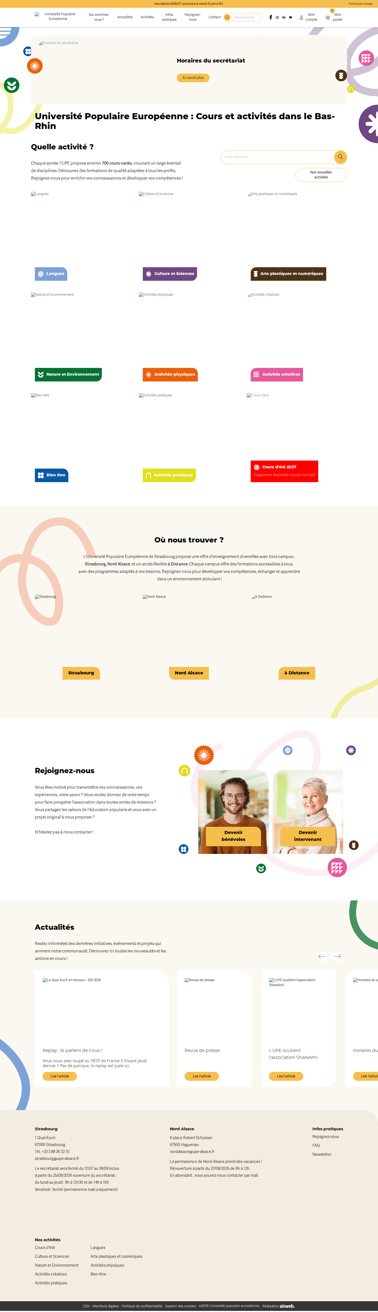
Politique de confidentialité (142, 1306)
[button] (322, 956)
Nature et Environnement (57, 1265)
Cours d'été (45, 1247)
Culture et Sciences (52, 1256)
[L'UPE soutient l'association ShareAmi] (298, 1009)
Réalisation (271, 1306)
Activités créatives (51, 1274)
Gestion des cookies (180, 1306)
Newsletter (322, 1154)
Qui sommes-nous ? (99, 17)
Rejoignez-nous (193, 17)
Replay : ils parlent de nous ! (72, 1051)
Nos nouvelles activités (321, 175)
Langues (97, 1247)
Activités (147, 17)
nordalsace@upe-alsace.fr (192, 1151)
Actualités (125, 17)
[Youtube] (290, 17)
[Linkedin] (284, 17)
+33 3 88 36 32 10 (55, 1151)
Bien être (98, 1274)
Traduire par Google (360, 4)
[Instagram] (277, 17)
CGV (86, 1306)
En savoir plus (193, 78)
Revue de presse (202, 1051)
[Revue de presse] (214, 1009)
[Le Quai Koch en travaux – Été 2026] (102, 1009)
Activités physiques (107, 1265)
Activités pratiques (51, 1283)
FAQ (316, 1145)
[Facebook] (270, 17)
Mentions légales (106, 1306)
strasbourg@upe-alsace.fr (57, 1158)
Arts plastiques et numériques (116, 1256)
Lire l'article (60, 1076)
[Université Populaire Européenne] (58, 17)
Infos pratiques (169, 17)
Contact (215, 17)
